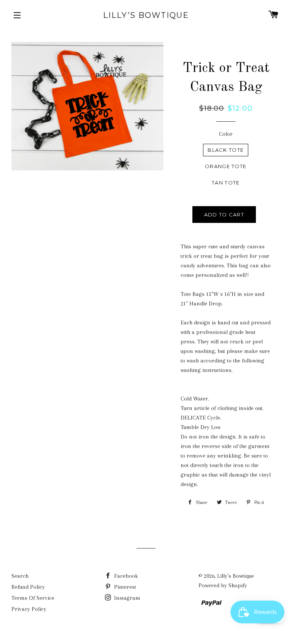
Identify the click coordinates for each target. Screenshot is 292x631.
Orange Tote (225, 166)
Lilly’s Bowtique (146, 15)
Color (226, 133)
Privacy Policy (28, 609)
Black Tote (226, 150)
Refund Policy (28, 586)
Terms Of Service (32, 597)
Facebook (125, 575)
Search (20, 575)
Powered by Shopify (222, 585)
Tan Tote (226, 183)
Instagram (126, 597)
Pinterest (124, 586)
